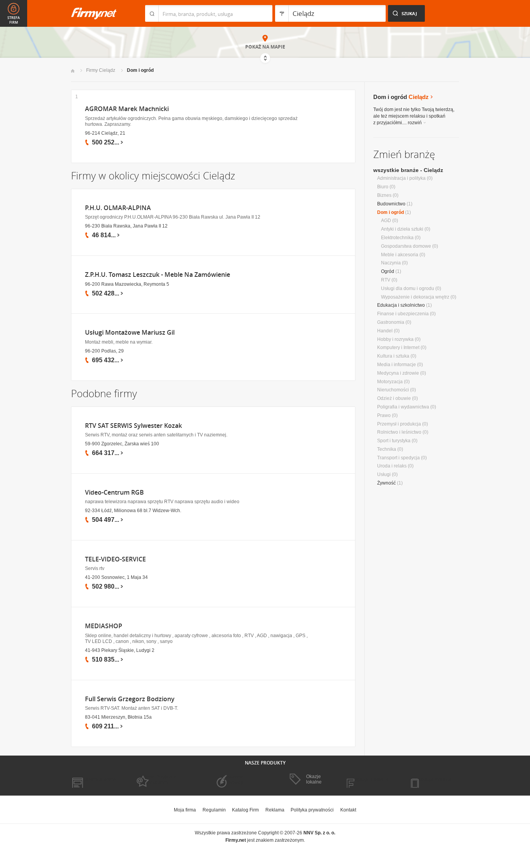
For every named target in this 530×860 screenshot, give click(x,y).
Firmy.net (94, 13)
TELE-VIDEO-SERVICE (115, 559)
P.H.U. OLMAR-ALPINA (118, 208)
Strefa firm (13, 20)
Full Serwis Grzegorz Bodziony (130, 699)
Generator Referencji (232, 779)
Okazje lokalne (314, 779)
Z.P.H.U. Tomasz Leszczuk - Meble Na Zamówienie (157, 275)
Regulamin (214, 810)
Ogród (387, 271)
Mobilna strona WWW (93, 779)
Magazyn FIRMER (369, 779)
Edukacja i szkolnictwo (401, 305)
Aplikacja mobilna (433, 779)
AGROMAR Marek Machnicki (127, 109)
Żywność (386, 483)
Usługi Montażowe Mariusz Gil (130, 332)
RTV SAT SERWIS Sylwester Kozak (133, 426)
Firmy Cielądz (100, 70)
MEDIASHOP (103, 626)
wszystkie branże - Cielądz (408, 170)
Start (72, 71)
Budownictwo (391, 204)
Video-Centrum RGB (114, 492)
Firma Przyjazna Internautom (159, 779)
